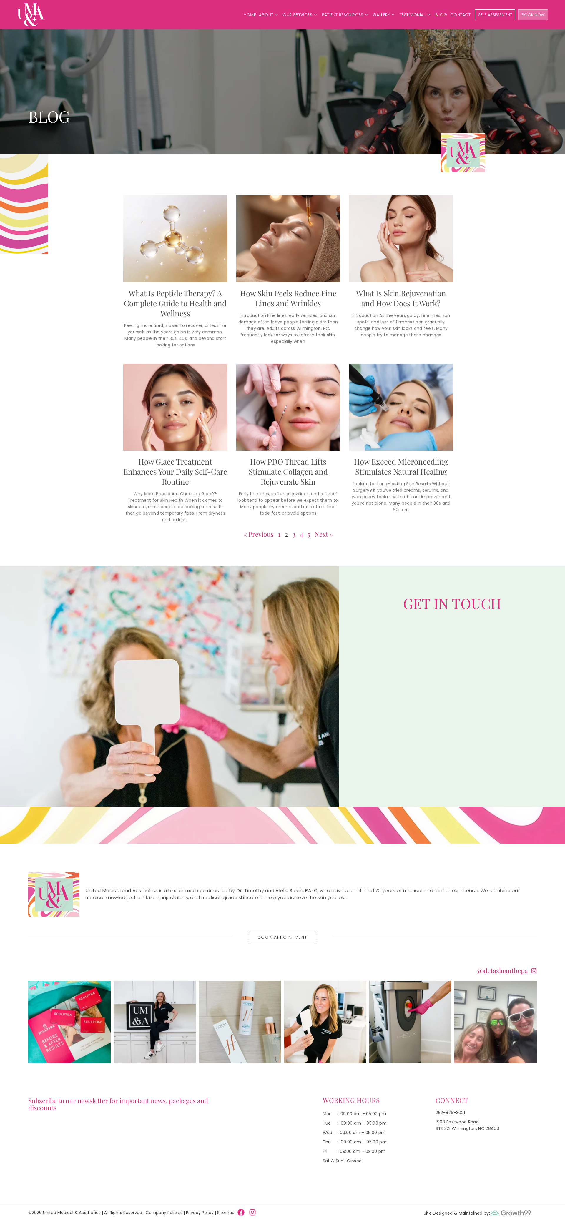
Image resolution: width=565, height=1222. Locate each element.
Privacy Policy (200, 1213)
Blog (441, 15)
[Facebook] (241, 1212)
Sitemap (226, 1213)
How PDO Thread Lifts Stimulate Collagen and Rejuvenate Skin (288, 471)
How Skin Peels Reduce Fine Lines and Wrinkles (288, 298)
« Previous (259, 534)
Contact (460, 15)
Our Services (297, 15)
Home (250, 15)
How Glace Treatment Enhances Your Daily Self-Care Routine (175, 471)
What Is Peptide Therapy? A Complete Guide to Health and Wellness (175, 303)
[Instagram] (252, 1212)
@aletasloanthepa (502, 970)
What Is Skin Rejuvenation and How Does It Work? (401, 298)
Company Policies (164, 1213)
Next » (324, 534)
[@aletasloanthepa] (534, 971)
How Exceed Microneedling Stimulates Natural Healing (401, 466)
